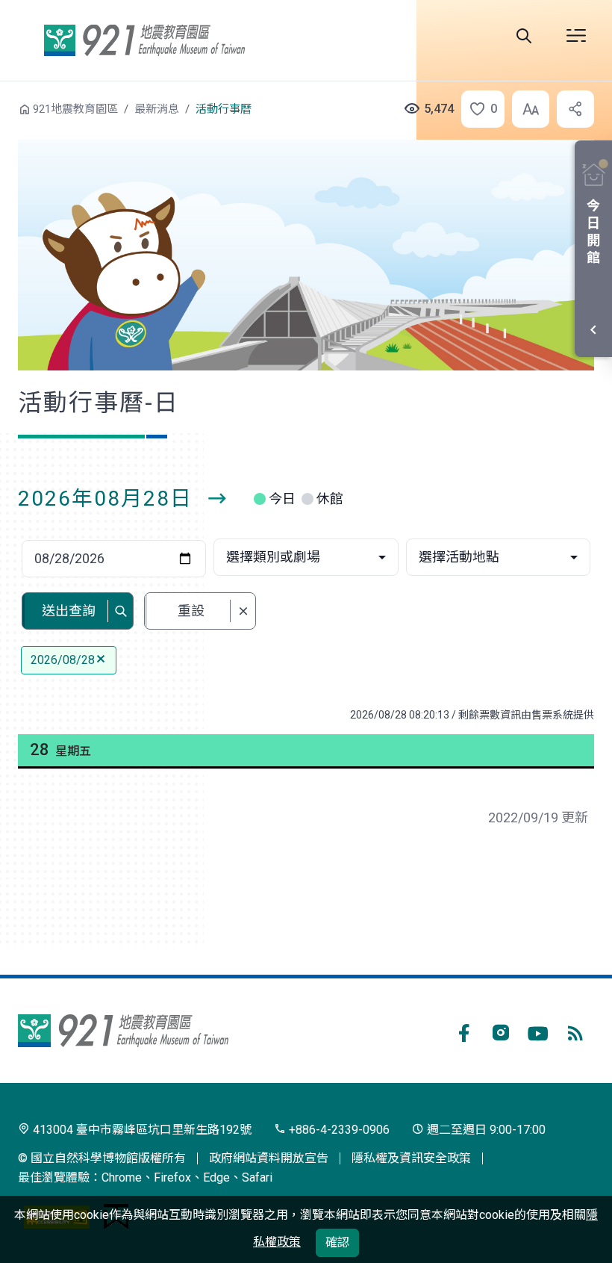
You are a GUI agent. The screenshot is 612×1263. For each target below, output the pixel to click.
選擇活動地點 (459, 557)
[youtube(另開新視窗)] (538, 1031)
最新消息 (156, 109)
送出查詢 (69, 610)
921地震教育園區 (144, 40)
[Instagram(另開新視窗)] (501, 1031)
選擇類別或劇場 (273, 557)
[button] (478, 109)
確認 (337, 1242)
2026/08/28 (63, 660)
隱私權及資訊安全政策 (411, 1158)
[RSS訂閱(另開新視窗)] (575, 1031)
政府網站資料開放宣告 (268, 1158)
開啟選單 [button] (576, 36)
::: (7, 107)
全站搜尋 (524, 36)
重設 (191, 610)
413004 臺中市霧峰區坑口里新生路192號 (141, 1130)
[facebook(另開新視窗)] (463, 1031)
